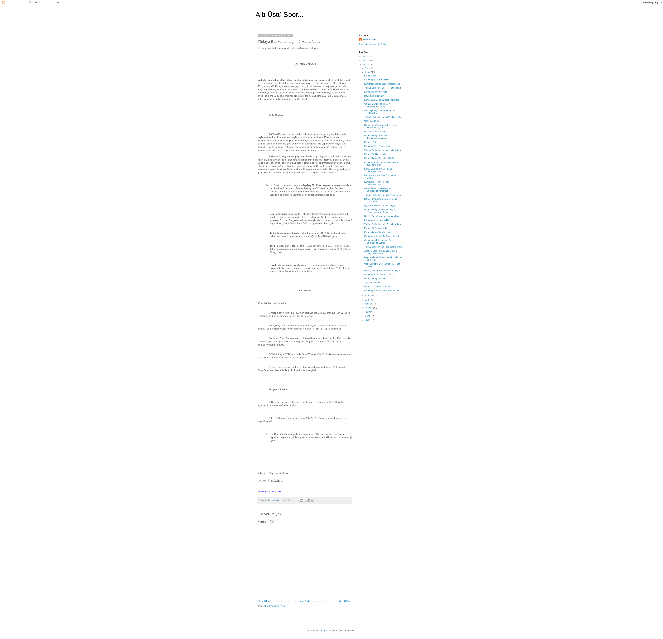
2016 (365, 56)
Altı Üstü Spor (369, 39)
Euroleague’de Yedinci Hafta (377, 80)
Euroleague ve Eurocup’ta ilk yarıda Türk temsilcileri (381, 163)
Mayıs (368, 316)
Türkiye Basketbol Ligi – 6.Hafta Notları (382, 150)
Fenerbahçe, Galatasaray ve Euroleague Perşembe (377, 189)
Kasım (368, 72)
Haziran (369, 312)
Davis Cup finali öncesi (375, 131)
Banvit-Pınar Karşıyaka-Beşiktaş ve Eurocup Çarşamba (380, 126)
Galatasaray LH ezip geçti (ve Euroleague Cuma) (378, 241)
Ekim (367, 295)
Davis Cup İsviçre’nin (374, 96)
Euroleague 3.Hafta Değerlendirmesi (381, 290)
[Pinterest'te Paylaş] (312, 500)
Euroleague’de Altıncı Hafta (377, 146)
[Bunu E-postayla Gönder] (299, 500)
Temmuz (369, 308)
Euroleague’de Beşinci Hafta (377, 220)
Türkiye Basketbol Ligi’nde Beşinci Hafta (383, 247)
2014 (365, 65)
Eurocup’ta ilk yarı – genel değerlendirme (376, 183)
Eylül (367, 300)
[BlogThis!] (302, 500)
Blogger (323, 631)
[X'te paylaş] (305, 500)
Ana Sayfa (305, 601)
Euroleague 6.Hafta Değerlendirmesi (381, 100)
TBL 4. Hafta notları (373, 282)
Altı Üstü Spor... (279, 14)
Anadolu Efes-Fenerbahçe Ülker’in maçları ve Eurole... (380, 252)
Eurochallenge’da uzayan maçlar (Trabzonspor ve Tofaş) (379, 210)
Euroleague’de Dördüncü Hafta (379, 274)
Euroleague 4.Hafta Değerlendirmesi (381, 236)
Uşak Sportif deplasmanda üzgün (380, 205)
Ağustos (369, 304)
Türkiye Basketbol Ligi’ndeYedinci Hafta (383, 117)
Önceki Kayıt (345, 601)
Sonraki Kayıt (264, 601)
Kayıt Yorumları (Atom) (275, 606)
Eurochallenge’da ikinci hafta (378, 232)
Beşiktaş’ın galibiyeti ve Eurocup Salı (381, 216)
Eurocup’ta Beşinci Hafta (375, 228)
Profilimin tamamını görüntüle (373, 44)
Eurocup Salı (370, 76)
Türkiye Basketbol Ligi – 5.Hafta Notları (382, 224)
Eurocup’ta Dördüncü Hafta (377, 286)
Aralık (368, 68)
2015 (365, 60)
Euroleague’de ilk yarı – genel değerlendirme (378, 170)
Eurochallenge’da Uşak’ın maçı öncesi (382, 84)
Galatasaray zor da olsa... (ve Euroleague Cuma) (378, 105)
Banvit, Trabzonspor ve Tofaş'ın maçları (382, 270)
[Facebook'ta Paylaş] (308, 500)
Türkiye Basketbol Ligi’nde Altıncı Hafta (382, 195)
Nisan (368, 320)
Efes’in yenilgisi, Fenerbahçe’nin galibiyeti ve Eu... (379, 111)
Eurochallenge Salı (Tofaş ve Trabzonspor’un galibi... (377, 136)
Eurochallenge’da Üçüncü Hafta (379, 158)
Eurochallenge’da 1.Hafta (376, 278)
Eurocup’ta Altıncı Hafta (375, 154)
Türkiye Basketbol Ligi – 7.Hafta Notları (382, 88)
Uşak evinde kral (372, 121)
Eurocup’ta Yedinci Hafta (375, 92)
